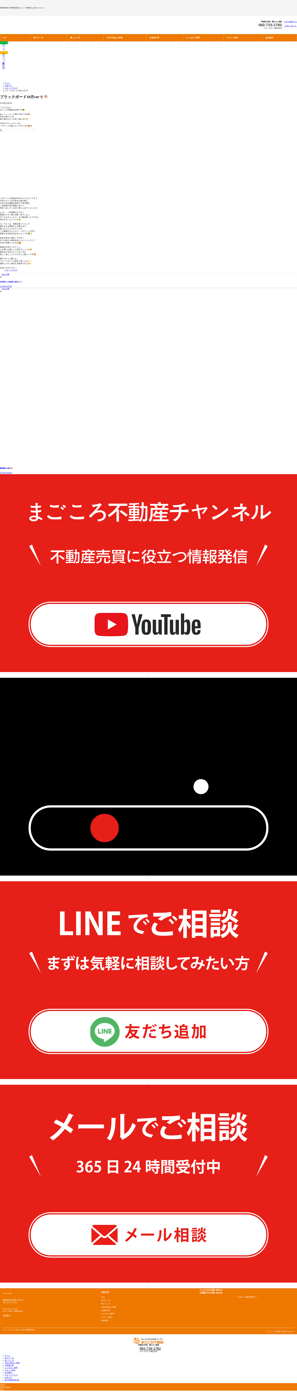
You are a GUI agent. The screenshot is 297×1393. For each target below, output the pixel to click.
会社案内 (8, 1373)
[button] (290, 24)
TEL (1, 1389)
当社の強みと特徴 (12, 1363)
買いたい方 (9, 1360)
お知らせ (8, 1378)
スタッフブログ (11, 270)
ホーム (7, 1356)
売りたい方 (9, 1358)
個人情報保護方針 (12, 1380)
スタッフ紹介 (10, 1370)
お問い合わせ (5, 1387)
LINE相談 (4, 1392)
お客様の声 (9, 1365)
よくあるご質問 (11, 1368)
